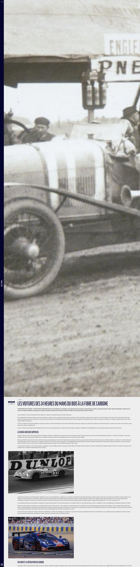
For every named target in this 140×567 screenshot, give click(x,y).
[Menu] (2, 2)
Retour (19, 399)
